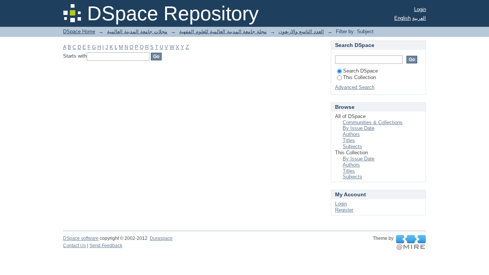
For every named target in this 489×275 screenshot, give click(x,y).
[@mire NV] (411, 242)
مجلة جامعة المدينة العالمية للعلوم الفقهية (223, 31)
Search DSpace (360, 71)
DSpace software (81, 238)
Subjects (352, 146)
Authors (351, 134)
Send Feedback (105, 245)
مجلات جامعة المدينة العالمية (137, 31)
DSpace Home (79, 31)
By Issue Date (358, 128)
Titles (349, 140)
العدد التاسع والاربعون (301, 31)
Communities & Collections (373, 122)
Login (420, 9)
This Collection (359, 77)
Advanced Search (354, 87)
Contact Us (74, 245)
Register (344, 210)
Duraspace (161, 238)
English (402, 18)
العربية (419, 18)
